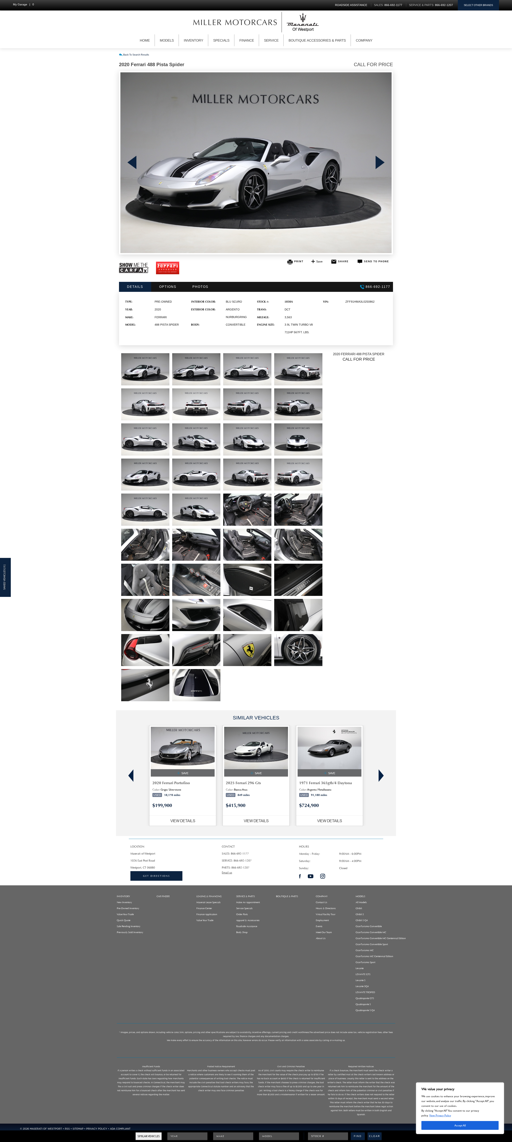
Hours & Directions (326, 908)
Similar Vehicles (149, 1136)
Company (364, 40)
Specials (221, 40)
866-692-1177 (240, 853)
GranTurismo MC (365, 950)
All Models (361, 902)
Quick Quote (123, 920)
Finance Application (206, 914)
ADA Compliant (120, 1129)
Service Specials (244, 908)
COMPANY (322, 896)
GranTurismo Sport (365, 962)
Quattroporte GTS (365, 998)
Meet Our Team (324, 932)
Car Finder (163, 896)
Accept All (460, 1125)
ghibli (359, 908)
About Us (321, 938)
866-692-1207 (243, 860)
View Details (182, 821)
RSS (67, 1129)
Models (167, 40)
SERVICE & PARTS (245, 896)
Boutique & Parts (287, 896)
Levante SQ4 (362, 986)
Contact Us (321, 902)
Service (271, 40)
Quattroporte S (363, 1004)
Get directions (156, 876)
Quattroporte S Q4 (365, 1010)
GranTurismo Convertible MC (371, 932)
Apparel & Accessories (248, 920)
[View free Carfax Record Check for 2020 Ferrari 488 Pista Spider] (134, 272)
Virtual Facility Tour (325, 914)
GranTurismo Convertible (369, 926)
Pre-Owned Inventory (128, 908)
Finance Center (204, 908)
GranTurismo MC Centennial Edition (374, 956)
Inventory (193, 40)
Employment (322, 920)
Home (145, 40)
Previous (131, 163)
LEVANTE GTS (363, 974)
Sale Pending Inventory (128, 926)
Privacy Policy (96, 1129)
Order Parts (242, 914)
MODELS (360, 896)
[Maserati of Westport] (235, 22)
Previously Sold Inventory (130, 932)
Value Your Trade (125, 914)
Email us (227, 872)
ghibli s (360, 914)
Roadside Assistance (246, 926)
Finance (246, 40)
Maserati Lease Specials (208, 902)
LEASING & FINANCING (209, 896)
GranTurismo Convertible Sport (372, 944)
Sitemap (78, 1129)
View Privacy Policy (440, 1115)
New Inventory (124, 902)
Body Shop (242, 932)
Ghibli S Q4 (362, 920)
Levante (360, 968)
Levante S (360, 980)
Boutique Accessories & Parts (317, 40)
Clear (374, 1136)
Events (319, 926)
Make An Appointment (248, 902)
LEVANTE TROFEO (365, 992)
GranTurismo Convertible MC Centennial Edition (381, 938)
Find (358, 1136)
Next (380, 163)
